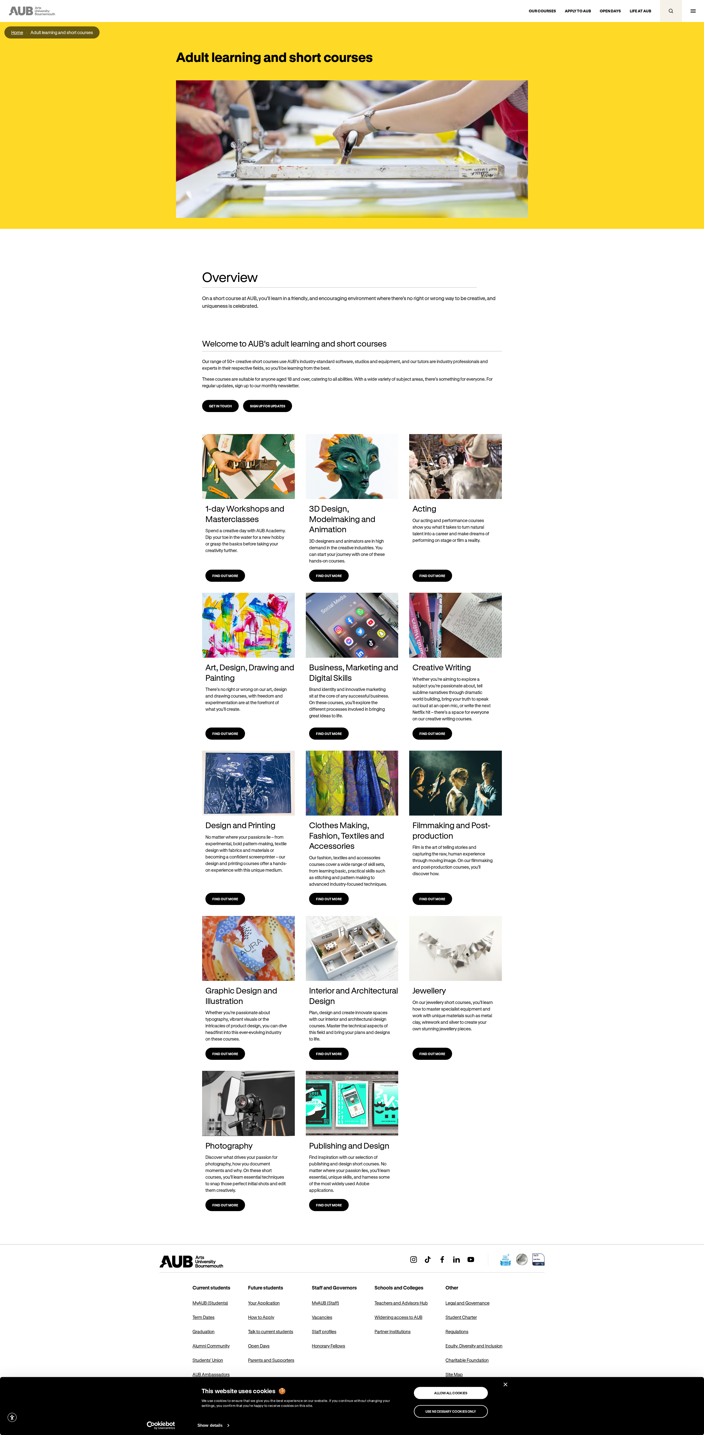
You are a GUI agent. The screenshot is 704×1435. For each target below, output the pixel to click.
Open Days (259, 1345)
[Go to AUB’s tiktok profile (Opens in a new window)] (428, 1259)
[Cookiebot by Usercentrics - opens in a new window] (161, 1425)
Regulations (457, 1331)
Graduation (204, 1331)
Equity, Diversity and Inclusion (474, 1345)
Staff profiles (324, 1331)
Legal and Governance (468, 1302)
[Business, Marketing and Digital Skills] (352, 625)
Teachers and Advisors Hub (401, 1302)
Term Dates (204, 1317)
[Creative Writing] (455, 625)
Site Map (454, 1374)
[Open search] (671, 11)
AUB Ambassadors (211, 1374)
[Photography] (248, 1103)
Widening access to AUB (398, 1317)
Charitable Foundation (467, 1360)
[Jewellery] (455, 948)
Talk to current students (270, 1331)
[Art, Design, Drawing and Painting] (248, 625)
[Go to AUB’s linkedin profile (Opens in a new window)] (456, 1259)
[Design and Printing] (248, 783)
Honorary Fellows (328, 1345)
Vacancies (322, 1317)
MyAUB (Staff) (325, 1302)
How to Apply (261, 1317)
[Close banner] (505, 1384)
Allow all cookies (450, 1393)
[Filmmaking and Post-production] (455, 783)
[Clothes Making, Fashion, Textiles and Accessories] (352, 783)
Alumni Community (211, 1345)
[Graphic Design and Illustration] (248, 948)
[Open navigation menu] (693, 11)
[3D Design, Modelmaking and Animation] (352, 466)
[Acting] (455, 466)
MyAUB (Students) (210, 1302)
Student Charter (461, 1317)
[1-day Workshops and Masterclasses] (248, 466)
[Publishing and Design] (352, 1103)
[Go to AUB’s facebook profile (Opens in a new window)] (442, 1259)
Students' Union (208, 1360)
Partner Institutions (393, 1331)
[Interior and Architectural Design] (352, 948)
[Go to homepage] (204, 1262)
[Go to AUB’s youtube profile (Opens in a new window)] (471, 1259)
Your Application (264, 1302)
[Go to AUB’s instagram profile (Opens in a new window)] (414, 1259)
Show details (209, 1425)
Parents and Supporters (271, 1360)
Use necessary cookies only (450, 1411)
